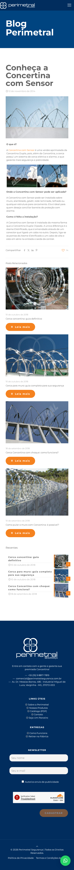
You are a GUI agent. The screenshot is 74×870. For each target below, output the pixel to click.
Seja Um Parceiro (38, 717)
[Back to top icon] (37, 846)
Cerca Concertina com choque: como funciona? (32, 452)
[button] (65, 860)
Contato (38, 714)
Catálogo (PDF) (38, 711)
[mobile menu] (69, 5)
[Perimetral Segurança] (17, 5)
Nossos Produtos (38, 707)
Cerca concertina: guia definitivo (24, 318)
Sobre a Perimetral (38, 704)
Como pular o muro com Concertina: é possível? (32, 524)
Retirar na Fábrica (38, 736)
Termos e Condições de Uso (51, 858)
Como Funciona (38, 733)
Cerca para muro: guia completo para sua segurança (35, 385)
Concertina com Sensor (21, 150)
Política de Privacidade (21, 858)
